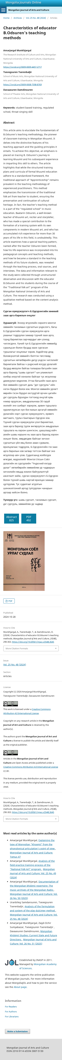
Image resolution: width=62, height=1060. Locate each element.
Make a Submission (17, 1031)
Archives (18, 17)
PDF (10, 600)
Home (6, 17)
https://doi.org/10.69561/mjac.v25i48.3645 (33, 641)
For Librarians (12, 1016)
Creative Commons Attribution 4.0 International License (30, 766)
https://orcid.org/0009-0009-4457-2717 (22, 66)
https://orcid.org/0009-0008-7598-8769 (22, 84)
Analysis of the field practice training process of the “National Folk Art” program (32, 865)
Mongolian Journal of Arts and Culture (28, 9)
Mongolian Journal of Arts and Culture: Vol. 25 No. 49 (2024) (33, 873)
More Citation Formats (17, 648)
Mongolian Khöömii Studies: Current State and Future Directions (33, 935)
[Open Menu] (3, 10)
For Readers (11, 1006)
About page (20, 987)
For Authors (11, 1011)
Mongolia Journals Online (23, 2)
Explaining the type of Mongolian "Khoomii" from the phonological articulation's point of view (32, 844)
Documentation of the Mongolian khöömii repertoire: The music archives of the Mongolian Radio (34, 885)
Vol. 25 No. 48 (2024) (36, 17)
